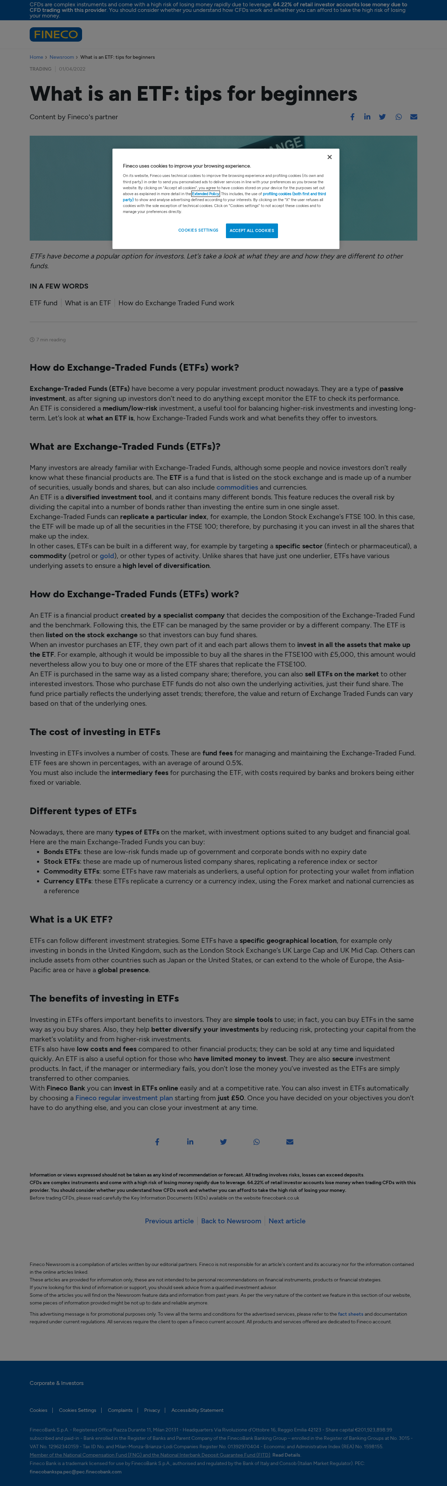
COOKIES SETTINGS (198, 230)
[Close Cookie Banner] (329, 157)
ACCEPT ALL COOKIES (252, 230)
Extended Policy (205, 193)
